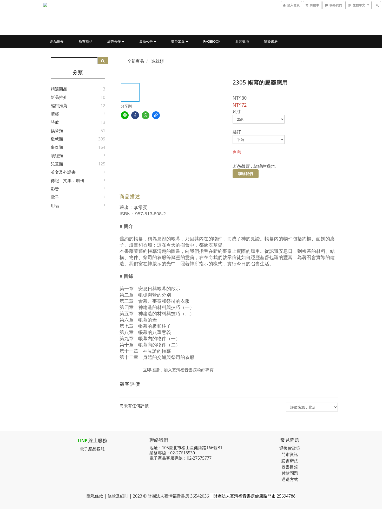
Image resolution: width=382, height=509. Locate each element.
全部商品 (135, 61)
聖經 (55, 114)
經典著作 (114, 41)
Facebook (211, 41)
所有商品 (85, 41)
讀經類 (57, 155)
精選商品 (59, 89)
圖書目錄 (289, 467)
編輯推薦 (59, 105)
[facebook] (135, 115)
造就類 (57, 139)
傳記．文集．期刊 (67, 180)
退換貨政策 (289, 448)
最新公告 (146, 41)
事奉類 (57, 147)
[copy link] (156, 115)
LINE (82, 440)
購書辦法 (289, 460)
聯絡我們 (245, 173)
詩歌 (55, 122)
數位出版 (178, 41)
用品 (55, 205)
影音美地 (242, 41)
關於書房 (271, 41)
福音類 (57, 130)
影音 (55, 189)
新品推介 (57, 41)
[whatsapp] (145, 115)
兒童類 (57, 164)
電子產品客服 (92, 449)
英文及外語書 (63, 172)
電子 (55, 197)
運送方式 (289, 479)
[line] (125, 115)
